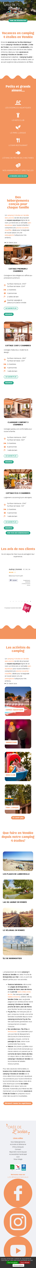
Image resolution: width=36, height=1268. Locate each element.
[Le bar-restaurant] (18, 140)
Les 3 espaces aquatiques (18, 108)
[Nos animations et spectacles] (18, 165)
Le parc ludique (18, 133)
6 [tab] (25, 601)
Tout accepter (12, 1262)
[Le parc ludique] (18, 127)
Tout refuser (24, 1262)
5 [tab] (22, 601)
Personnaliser (18, 1265)
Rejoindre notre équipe (18, 1152)
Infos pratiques (18, 1147)
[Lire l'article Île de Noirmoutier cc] (18, 945)
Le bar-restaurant (18, 145)
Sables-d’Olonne (14, 997)
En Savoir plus (12, 242)
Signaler (18, 580)
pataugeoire (9, 235)
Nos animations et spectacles (18, 170)
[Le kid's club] (18, 115)
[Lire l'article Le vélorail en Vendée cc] (18, 917)
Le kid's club (18, 120)
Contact (18, 1149)
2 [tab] (13, 601)
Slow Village (18, 1159)
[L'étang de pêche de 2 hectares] (18, 152)
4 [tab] (19, 601)
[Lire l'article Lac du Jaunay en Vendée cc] (18, 889)
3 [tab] (16, 601)
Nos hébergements (18, 1142)
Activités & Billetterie (18, 1144)
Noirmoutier (12, 1031)
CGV (18, 1157)
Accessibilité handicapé (18, 1154)
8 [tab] (30, 601)
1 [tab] (10, 601)
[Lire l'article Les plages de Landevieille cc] (18, 861)
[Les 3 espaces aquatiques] (18, 102)
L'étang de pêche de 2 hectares (18, 158)
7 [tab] (28, 601)
